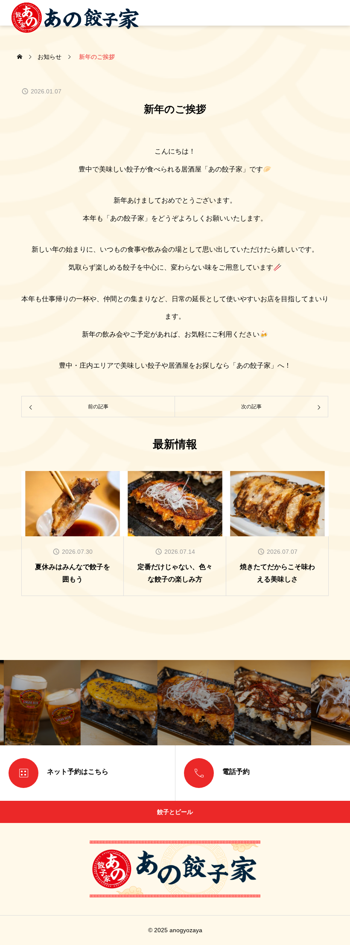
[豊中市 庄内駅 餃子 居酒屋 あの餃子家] (75, 13)
